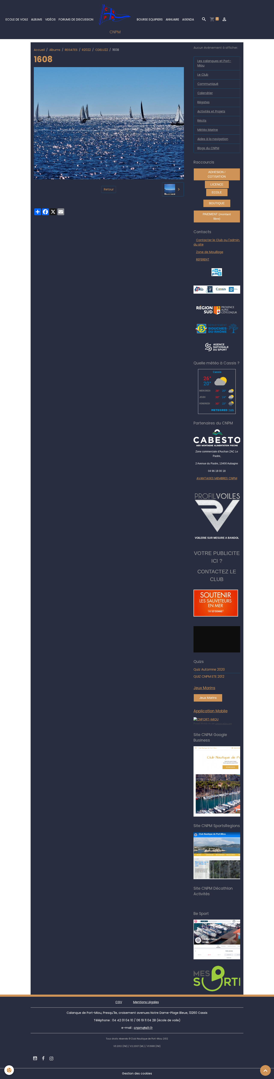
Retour (109, 189)
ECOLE (217, 192)
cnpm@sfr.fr (143, 1028)
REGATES (71, 50)
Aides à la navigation (212, 139)
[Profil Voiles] (217, 512)
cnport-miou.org (223, 723)
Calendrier (205, 93)
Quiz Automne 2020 (209, 669)
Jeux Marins (208, 698)
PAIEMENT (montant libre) (217, 216)
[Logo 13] (216, 328)
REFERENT (202, 259)
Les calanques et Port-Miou (214, 63)
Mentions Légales (146, 1002)
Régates (203, 102)
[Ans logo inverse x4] (216, 347)
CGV (118, 1002)
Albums (36, 19)
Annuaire (172, 19)
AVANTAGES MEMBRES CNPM (217, 478)
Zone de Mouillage (209, 252)
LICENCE (216, 184)
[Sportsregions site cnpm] (231, 855)
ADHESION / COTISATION (217, 174)
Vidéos (50, 19)
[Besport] (229, 939)
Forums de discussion (76, 19)
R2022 (86, 50)
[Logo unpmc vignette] (216, 272)
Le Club (202, 74)
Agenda (188, 19)
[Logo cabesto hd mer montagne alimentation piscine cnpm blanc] (217, 437)
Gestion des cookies (137, 1073)
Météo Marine (207, 130)
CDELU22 (101, 50)
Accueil (39, 50)
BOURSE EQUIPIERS (150, 19)
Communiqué (207, 84)
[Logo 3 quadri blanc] (217, 310)
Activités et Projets (211, 111)
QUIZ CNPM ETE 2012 (209, 676)
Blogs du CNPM (208, 148)
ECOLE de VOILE (17, 19)
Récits (201, 120)
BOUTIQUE (217, 203)
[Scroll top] (265, 1070)
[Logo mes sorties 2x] (231, 978)
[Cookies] (9, 1070)
